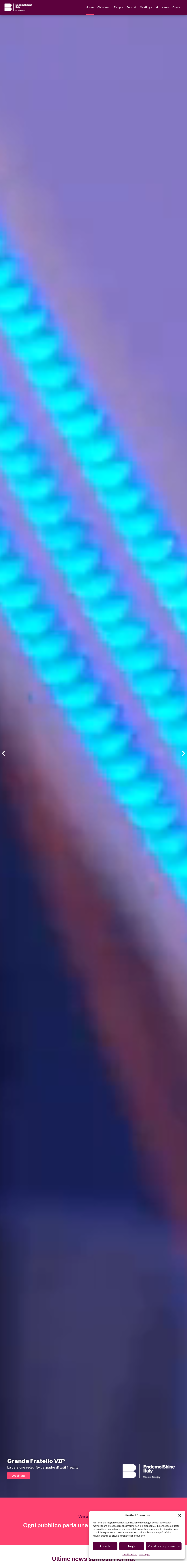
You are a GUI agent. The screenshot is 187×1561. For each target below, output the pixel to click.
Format (131, 7)
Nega (131, 1546)
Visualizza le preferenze (164, 1546)
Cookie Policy (130, 1554)
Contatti (177, 7)
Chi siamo (103, 7)
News (165, 7)
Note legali (144, 1554)
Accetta (105, 1546)
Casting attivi (149, 7)
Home (90, 7)
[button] (180, 1515)
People (118, 7)
